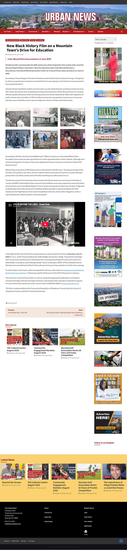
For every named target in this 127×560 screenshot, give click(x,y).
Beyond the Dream (11, 482)
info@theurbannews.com (13, 524)
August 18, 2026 (21, 353)
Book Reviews (54, 2)
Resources (64, 2)
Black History (24, 40)
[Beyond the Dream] (13, 472)
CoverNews (68, 547)
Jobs (70, 2)
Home (46, 508)
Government (32, 31)
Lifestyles (57, 31)
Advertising (25, 2)
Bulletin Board (89, 508)
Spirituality (34, 2)
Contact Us (7, 2)
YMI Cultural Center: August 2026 (16, 349)
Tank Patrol (88, 517)
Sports (64, 343)
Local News (40, 40)
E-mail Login (31, 541)
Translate (110, 43)
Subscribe (16, 2)
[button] (122, 31)
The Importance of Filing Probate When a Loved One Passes (114, 485)
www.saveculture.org (70, 283)
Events (90, 31)
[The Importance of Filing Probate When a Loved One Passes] (114, 472)
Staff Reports (10, 54)
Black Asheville (12, 340)
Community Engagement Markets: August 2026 (44, 350)
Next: (65, 312)
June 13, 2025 (20, 54)
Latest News (19, 31)
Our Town (7, 31)
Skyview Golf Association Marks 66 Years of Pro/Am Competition (71, 351)
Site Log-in (23, 541)
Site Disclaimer (15, 541)
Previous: (17, 311)
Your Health (43, 2)
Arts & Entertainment (12, 40)
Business (66, 31)
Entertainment (78, 31)
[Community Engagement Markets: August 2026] (45, 336)
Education (45, 31)
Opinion (100, 31)
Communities (38, 343)
